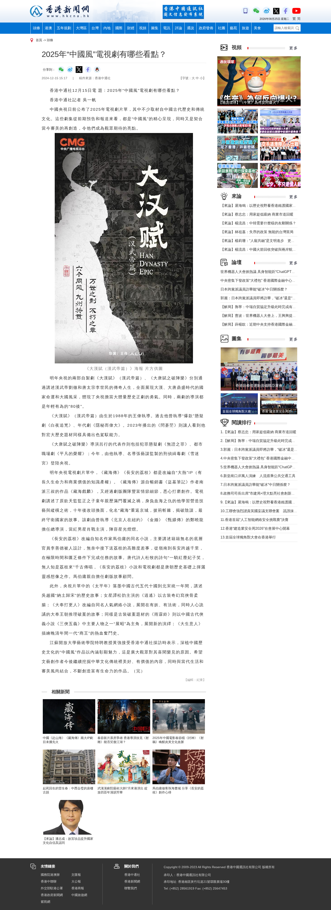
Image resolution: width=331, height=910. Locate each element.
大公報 (76, 881)
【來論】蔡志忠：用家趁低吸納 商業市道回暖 (256, 214)
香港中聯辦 (49, 881)
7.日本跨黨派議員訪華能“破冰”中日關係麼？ (255, 485)
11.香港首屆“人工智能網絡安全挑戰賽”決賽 (254, 520)
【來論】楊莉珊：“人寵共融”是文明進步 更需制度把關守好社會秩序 (275, 241)
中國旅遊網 (79, 895)
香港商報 (77, 888)
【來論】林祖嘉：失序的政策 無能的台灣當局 (256, 232)
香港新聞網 (132, 881)
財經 (130, 28)
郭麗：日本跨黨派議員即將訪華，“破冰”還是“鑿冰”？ (262, 298)
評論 (178, 28)
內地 (107, 28)
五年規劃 (64, 28)
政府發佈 (206, 28)
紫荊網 (45, 901)
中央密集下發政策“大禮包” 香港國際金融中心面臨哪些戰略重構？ (272, 280)
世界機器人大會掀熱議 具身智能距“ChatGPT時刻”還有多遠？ (269, 272)
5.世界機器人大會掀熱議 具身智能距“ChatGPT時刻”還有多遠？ (270, 467)
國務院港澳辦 (50, 874)
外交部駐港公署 (52, 888)
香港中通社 (132, 874)
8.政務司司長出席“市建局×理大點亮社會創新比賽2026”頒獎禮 (269, 493)
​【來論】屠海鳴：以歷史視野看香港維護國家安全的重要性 (267, 205)
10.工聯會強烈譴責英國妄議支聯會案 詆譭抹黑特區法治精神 (269, 511)
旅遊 (245, 28)
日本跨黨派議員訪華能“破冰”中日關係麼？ (254, 289)
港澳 (48, 28)
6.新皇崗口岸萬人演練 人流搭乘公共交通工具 (257, 476)
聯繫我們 (130, 888)
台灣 (95, 28)
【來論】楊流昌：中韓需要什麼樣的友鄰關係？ (258, 223)
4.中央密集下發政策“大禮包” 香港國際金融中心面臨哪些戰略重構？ (273, 458)
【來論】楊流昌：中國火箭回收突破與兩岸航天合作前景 (265, 249)
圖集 (154, 28)
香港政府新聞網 (52, 895)
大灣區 (81, 28)
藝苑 (233, 28)
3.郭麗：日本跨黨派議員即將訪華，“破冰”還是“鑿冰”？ (263, 449)
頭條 (36, 28)
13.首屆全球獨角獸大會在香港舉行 (248, 537)
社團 (221, 28)
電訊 (166, 28)
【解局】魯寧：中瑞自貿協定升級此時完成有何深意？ (263, 307)
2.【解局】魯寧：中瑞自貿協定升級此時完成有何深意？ (265, 441)
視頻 (142, 28)
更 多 (293, 48)
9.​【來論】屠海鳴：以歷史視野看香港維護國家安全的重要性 (268, 502)
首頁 (39, 40)
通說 (190, 28)
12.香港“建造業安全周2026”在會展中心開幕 (255, 528)
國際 (118, 28)
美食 (257, 28)
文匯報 (76, 874)
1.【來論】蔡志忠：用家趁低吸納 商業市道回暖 (258, 432)
